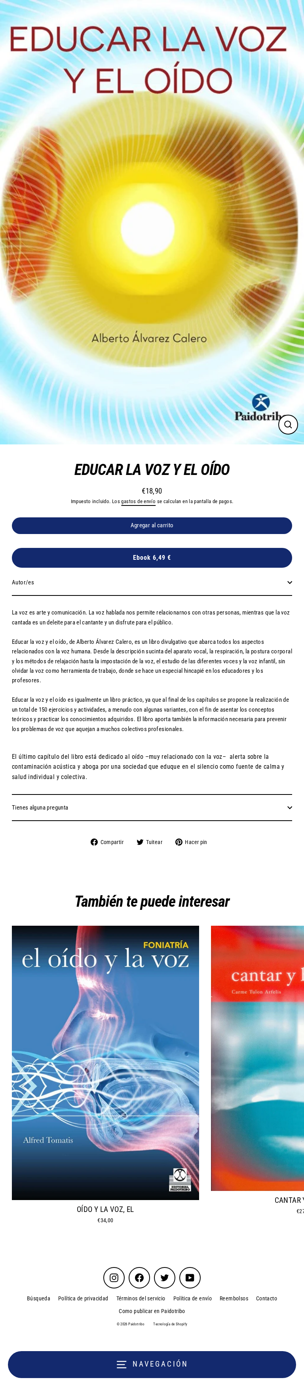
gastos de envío (138, 501)
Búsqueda (38, 1298)
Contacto (266, 1298)
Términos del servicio (140, 1298)
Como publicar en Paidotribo (152, 1311)
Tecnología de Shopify (170, 1324)
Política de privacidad (83, 1298)
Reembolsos (234, 1298)
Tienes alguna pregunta (40, 807)
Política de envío (192, 1298)
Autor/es (23, 582)
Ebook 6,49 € (152, 557)
